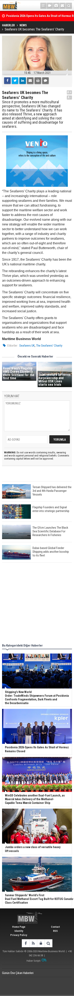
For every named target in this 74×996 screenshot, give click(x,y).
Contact (55, 926)
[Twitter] (15, 80)
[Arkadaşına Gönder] (30, 80)
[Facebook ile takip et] (25, 943)
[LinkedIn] (22, 80)
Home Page (18, 926)
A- (69, 97)
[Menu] (43, 6)
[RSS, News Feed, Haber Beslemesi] (33, 943)
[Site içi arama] (69, 6)
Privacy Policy (18, 935)
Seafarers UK (27, 345)
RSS (55, 930)
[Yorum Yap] (45, 80)
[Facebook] (7, 80)
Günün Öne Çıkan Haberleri (18, 973)
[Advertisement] (37, 604)
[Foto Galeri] (56, 6)
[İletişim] (62, 6)
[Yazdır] (38, 80)
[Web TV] (50, 6)
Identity (18, 930)
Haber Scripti (33, 960)
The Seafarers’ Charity (49, 345)
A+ (69, 92)
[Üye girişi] (41, 943)
